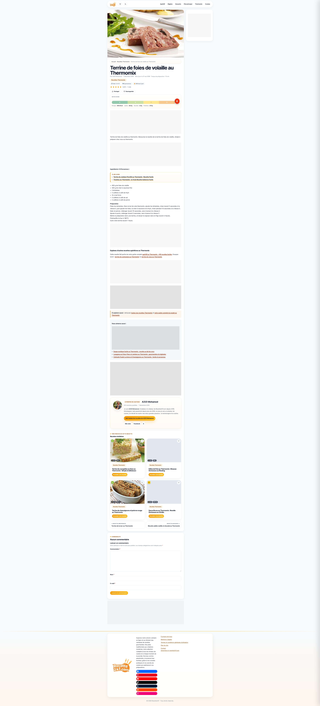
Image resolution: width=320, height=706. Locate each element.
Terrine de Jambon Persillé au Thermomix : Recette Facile (133, 177)
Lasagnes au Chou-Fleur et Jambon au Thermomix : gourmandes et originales (139, 354)
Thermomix (198, 4)
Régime (170, 4)
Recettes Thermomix (123, 61)
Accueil (114, 61)
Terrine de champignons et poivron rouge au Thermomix (127, 511)
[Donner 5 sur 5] (120, 87)
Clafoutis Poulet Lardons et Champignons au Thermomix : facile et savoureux (139, 357)
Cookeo (207, 4)
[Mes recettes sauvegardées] (120, 4)
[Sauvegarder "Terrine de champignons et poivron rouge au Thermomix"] (142, 482)
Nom (112, 574)
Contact (163, 648)
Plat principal (188, 4)
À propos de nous (166, 636)
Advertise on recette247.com (170, 650)
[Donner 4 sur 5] (118, 87)
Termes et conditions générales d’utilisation (174, 642)
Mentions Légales (166, 639)
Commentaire (115, 549)
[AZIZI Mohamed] (117, 405)
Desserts (178, 4)
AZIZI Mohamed (150, 402)
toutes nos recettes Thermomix (141, 313)
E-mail (112, 583)
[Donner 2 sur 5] (113, 87)
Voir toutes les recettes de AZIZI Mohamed (139, 418)
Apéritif (162, 4)
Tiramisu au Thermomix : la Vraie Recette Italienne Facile (133, 180)
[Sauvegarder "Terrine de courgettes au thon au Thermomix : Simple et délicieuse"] (142, 441)
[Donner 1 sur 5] (111, 87)
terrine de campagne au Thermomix (127, 257)
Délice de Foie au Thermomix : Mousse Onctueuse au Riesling (162, 470)
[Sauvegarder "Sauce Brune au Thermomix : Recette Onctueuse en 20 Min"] (178, 482)
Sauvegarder (130, 91)
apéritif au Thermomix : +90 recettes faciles (157, 254)
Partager (116, 91)
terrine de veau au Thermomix (152, 257)
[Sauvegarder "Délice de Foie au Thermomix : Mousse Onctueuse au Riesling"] (178, 441)
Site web (128, 424)
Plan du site (164, 645)
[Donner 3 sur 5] (116, 87)
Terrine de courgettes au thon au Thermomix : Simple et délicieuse (124, 470)
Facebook (137, 424)
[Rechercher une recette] (125, 4)
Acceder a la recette (119, 474)
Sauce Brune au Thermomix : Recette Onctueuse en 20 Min (162, 511)
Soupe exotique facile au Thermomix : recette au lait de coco (133, 351)
